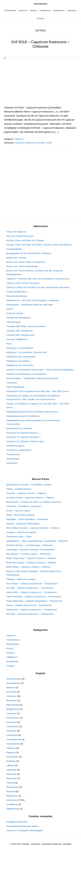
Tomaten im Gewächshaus (18, 450)
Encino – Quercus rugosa (18, 510)
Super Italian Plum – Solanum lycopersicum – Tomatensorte (34, 601)
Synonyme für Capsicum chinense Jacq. (25, 441)
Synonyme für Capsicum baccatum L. (24, 437)
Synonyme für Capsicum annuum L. (23, 433)
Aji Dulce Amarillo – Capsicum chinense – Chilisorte (30, 497)
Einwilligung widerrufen (17, 822)
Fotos (9, 344)
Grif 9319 (40, 143)
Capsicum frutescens (25, 143)
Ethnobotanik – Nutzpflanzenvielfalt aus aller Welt (29, 305)
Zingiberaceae (13, 809)
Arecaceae (11, 692)
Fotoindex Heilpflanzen (17, 339)
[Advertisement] (40, 172)
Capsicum (19, 139)
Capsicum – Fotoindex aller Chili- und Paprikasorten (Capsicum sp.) (38, 279)
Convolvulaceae (13, 739)
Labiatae (10, 765)
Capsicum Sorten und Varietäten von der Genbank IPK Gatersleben (38, 287)
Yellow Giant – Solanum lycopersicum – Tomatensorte (31, 592)
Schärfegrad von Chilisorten (19, 428)
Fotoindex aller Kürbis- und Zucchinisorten (26, 326)
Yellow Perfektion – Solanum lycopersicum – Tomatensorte (33, 596)
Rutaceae (10, 791)
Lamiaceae (11, 770)
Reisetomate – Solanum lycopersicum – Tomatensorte (31, 609)
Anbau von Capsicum (16, 232)
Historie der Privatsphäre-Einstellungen (24, 830)
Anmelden (67, 844)
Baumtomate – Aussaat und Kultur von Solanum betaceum (33, 502)
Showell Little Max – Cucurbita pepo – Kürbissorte (29, 545)
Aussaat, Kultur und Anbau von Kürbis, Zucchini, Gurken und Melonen (39, 245)
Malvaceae (11, 774)
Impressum (11, 382)
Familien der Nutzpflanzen (18, 318)
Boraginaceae (12, 709)
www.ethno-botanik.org (51, 844)
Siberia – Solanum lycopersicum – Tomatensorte (29, 605)
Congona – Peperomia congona (21, 532)
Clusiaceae (11, 731)
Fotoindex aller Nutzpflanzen (19, 331)
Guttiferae (11, 761)
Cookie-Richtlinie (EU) (16, 292)
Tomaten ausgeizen (15, 446)
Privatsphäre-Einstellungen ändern (22, 826)
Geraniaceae (12, 757)
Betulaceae (11, 700)
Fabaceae (11, 748)
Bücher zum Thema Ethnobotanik (22, 266)
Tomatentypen (13, 459)
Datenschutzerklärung (16, 296)
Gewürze (10, 653)
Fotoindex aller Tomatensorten (20, 335)
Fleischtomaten (13, 322)
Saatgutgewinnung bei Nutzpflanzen (23, 416)
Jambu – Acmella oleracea (18, 489)
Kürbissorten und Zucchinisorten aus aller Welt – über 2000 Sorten (37, 391)
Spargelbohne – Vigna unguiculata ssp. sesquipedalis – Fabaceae (37, 541)
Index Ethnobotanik (15, 387)
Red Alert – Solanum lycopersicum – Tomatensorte (30, 614)
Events (9, 309)
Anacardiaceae (13, 683)
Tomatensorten (13, 454)
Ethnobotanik (40, 4)
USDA (49, 143)
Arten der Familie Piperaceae (20, 236)
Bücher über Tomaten (16, 258)
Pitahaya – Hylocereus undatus (20, 579)
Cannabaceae (12, 718)
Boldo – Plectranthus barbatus (20, 515)
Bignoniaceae (12, 705)
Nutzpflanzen (12, 661)
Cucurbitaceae (13, 640)
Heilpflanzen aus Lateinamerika (21, 357)
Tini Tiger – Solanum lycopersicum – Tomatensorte (30, 588)
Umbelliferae (12, 804)
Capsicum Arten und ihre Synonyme (23, 283)
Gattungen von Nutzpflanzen (19, 348)
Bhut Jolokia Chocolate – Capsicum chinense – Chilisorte (32, 528)
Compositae (12, 735)
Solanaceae (11, 800)
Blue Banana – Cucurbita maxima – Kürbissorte (28, 554)
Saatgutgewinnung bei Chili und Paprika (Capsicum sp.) (32, 412)
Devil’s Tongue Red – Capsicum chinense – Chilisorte (31, 558)
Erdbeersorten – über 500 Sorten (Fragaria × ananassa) (32, 300)
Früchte (10, 648)
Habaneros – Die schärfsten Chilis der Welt (26, 352)
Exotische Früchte (14, 313)
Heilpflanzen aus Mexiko (17, 361)
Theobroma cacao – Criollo (19, 536)
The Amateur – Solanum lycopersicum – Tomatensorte (31, 583)
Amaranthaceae (13, 679)
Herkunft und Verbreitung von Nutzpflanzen (26, 374)
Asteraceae (11, 696)
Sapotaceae (12, 796)
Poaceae (10, 783)
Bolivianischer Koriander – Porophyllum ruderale (28, 484)
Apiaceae (10, 687)
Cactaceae (11, 713)
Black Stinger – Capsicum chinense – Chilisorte (28, 567)
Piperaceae (11, 778)
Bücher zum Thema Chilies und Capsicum (26, 262)
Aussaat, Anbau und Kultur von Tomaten (25, 240)
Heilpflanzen (12, 657)
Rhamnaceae (12, 787)
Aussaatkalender (14, 249)
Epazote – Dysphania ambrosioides (22, 523)
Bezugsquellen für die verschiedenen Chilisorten (28, 253)
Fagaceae (11, 752)
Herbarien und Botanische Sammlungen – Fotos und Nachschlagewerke (40, 370)
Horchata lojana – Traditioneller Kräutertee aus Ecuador (32, 378)
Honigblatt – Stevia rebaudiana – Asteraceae (27, 519)
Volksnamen (12, 463)
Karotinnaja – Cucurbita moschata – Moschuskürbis (30, 549)
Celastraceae (12, 726)
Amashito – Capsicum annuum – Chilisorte (26, 493)
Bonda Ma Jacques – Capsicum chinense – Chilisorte (31, 562)
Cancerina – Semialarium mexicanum (23, 506)
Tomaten (10, 666)
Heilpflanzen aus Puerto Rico (19, 365)
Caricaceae (11, 722)
